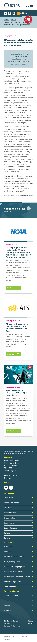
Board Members (10, 513)
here (30, 195)
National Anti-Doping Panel (14, 566)
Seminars (7, 600)
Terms (6, 623)
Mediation (8, 551)
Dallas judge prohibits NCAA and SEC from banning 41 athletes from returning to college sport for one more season (18, 252)
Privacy (16, 621)
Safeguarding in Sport (12, 561)
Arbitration (8, 546)
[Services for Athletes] (18, 13)
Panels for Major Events (13, 571)
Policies (7, 533)
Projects (7, 610)
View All (7, 212)
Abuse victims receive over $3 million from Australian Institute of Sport (17, 327)
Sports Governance (11, 503)
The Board (8, 508)
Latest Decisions (10, 528)
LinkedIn (5, 13)
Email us (7, 478)
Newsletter (14, 13)
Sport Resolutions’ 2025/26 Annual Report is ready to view (18, 392)
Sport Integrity (10, 587)
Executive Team (10, 518)
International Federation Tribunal (17, 577)
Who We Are (9, 498)
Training (7, 605)
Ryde (28, 623)
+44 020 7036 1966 (11, 475)
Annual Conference (11, 595)
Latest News (9, 523)
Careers (7, 538)
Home (6, 20)
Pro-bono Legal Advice (12, 582)
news (13, 20)
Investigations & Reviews (14, 556)
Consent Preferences (12, 626)
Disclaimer (8, 621)
